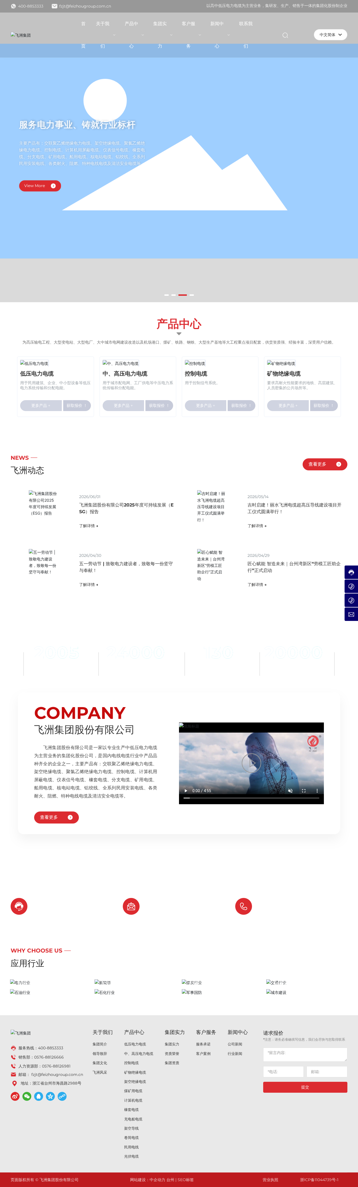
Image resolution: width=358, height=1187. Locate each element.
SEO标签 (186, 1179)
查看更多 (317, 464)
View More (34, 183)
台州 (170, 1179)
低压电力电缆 (37, 373)
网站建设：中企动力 (147, 1179)
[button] (166, 295)
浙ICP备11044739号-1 (319, 1179)
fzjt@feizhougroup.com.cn (84, 6)
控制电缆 (196, 373)
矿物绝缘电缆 (284, 373)
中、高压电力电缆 (125, 373)
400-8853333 (30, 6)
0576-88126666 (285, 910)
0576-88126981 (56, 1066)
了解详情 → (88, 525)
